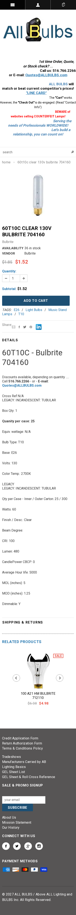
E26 (16, 310)
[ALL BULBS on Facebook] (6, 846)
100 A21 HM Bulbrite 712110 (38, 696)
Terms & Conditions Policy (22, 748)
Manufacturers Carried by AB (24, 762)
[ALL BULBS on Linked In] (28, 846)
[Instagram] (31, 327)
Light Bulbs (34, 310)
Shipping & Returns (22, 622)
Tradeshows (11, 757)
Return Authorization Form (22, 743)
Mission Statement (16, 822)
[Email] (13, 327)
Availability (12, 248)
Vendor (8, 253)
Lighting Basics (14, 767)
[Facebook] (19, 327)
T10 (21, 314)
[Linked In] (38, 327)
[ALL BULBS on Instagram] (39, 846)
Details (10, 340)
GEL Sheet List (13, 772)
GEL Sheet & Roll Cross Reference (28, 777)
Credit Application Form (20, 738)
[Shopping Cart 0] (63, 5)
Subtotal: (9, 289)
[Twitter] (24, 327)
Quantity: (9, 271)
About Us (9, 817)
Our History (11, 828)
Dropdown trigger (38, 5)
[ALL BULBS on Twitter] (17, 846)
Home (6, 162)
